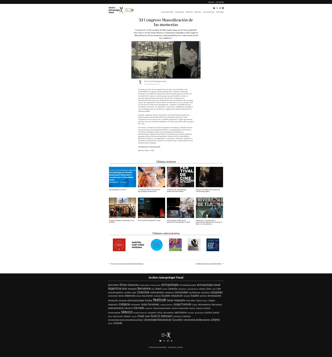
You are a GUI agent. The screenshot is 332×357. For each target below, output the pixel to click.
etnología (123, 300)
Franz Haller (190, 300)
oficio (159, 312)
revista (134, 316)
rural (147, 315)
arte (124, 288)
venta (110, 323)
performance (199, 313)
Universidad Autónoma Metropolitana (125, 319)
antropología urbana (188, 285)
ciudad (127, 292)
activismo (113, 284)
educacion (177, 295)
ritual (140, 316)
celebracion (182, 289)
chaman (202, 289)
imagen (211, 300)
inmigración (135, 304)
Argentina (114, 288)
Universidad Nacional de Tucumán (163, 319)
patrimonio (181, 312)
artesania (132, 288)
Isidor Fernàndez (150, 304)
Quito (110, 316)
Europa (148, 300)
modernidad (183, 308)
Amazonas (133, 284)
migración (148, 308)
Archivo (211, 2)
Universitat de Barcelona (196, 319)
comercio (169, 292)
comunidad (181, 292)
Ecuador (166, 295)
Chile (208, 288)
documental (147, 295)
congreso (216, 292)
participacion (168, 312)
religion (127, 316)
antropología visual (208, 284)
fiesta (170, 300)
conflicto (205, 292)
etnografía (113, 300)
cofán (134, 292)
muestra (199, 308)
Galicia (199, 300)
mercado (138, 307)
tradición (186, 316)
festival (159, 299)
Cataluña (172, 288)
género (205, 300)
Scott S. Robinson (161, 316)
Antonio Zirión (155, 285)
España (195, 295)
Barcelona (144, 288)
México (127, 312)
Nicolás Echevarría (140, 313)
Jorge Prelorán (182, 304)
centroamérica (192, 289)
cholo (214, 289)
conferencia (194, 292)
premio (216, 312)
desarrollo (130, 295)
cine (219, 288)
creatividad (112, 296)
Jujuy (194, 304)
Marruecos (217, 304)
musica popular (114, 312)
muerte (192, 308)
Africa (123, 284)
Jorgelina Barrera (166, 304)
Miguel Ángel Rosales (162, 308)
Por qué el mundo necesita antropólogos (127, 264)
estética (203, 296)
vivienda (117, 322)
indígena (124, 304)
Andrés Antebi (144, 285)
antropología (170, 284)
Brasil (159, 288)
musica (207, 308)
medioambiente (116, 308)
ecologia (157, 296)
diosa (138, 296)
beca (153, 289)
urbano (215, 319)
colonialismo (157, 292)
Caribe (165, 289)
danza (121, 295)
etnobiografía (214, 295)
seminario (177, 316)
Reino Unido (118, 316)
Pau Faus (190, 313)
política (208, 312)
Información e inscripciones (149, 147)
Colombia (143, 292)
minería (175, 308)
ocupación (152, 312)
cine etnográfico (116, 292)
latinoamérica (204, 304)
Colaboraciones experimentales (208, 264)
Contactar (220, 2)
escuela (187, 296)
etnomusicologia (135, 300)
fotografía (179, 300)
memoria (128, 308)
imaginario (113, 304)
